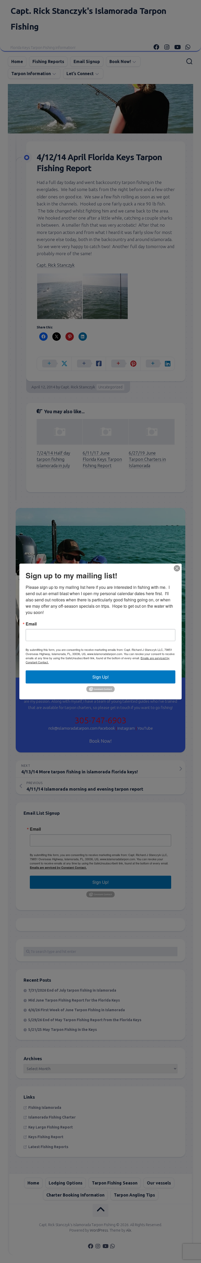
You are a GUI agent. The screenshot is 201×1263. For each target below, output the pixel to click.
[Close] (177, 568)
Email (31, 624)
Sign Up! (100, 677)
